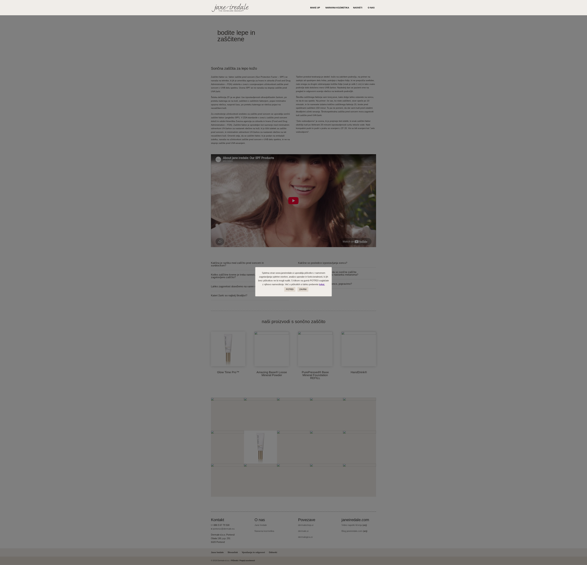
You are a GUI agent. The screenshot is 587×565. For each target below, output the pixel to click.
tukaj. (322, 284)
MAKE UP (315, 8)
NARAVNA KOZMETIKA (337, 8)
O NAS (371, 8)
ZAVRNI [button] (302, 289)
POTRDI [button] (290, 289)
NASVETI (357, 8)
